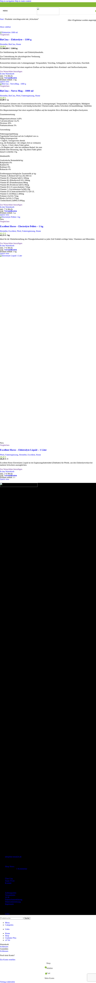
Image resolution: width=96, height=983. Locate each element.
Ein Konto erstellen (7, 960)
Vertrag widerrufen (7, 982)
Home (18, 44)
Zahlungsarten (10, 893)
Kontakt (8, 883)
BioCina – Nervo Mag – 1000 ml (16, 90)
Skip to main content (23, 1)
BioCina (11, 44)
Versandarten (10, 895)
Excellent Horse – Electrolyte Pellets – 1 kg (21, 226)
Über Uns (9, 879)
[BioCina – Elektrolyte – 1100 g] (9, 32)
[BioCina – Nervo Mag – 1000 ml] (13, 84)
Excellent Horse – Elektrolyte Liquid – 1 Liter (23, 450)
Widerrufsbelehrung (13, 902)
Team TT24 (9, 881)
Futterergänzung (27, 96)
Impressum (9, 904)
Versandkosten (10, 78)
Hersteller (4, 44)
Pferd (18, 96)
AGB (7, 897)
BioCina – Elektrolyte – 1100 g (16, 39)
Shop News (9, 866)
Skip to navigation (7, 1)
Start (2, 19)
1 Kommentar (21, 869)
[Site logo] (48, 14)
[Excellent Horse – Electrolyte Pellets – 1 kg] (10, 217)
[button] (7, 74)
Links (7, 914)
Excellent (12, 231)
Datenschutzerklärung (13, 900)
